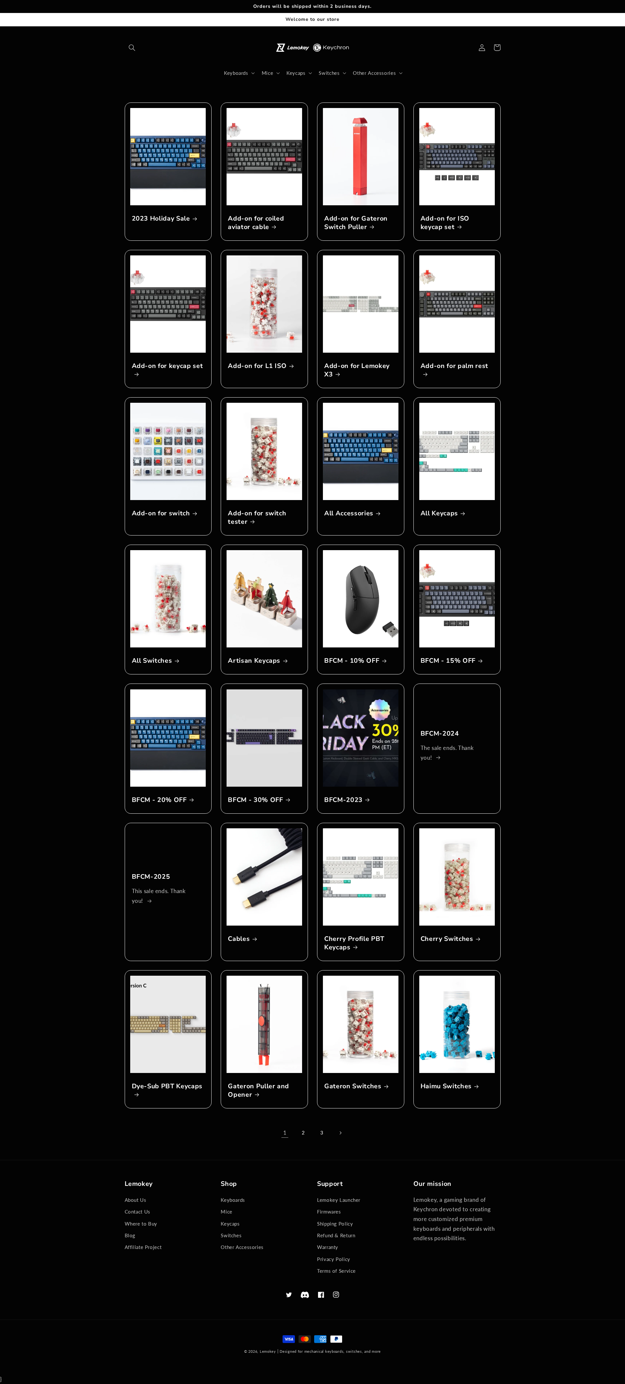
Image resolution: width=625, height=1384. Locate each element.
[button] (132, 47)
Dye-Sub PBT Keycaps (167, 1086)
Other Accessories (242, 1247)
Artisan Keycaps (254, 661)
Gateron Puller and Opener (258, 1090)
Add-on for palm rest (454, 366)
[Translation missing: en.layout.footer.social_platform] (305, 1295)
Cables (239, 939)
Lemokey (268, 1351)
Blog (130, 1235)
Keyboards (233, 1200)
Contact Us (137, 1211)
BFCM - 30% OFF (255, 800)
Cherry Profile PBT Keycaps (354, 943)
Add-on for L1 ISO (257, 366)
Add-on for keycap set (167, 366)
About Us (135, 1200)
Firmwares (329, 1211)
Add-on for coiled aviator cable (256, 222)
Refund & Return (336, 1235)
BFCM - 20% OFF (159, 800)
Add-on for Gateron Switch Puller (356, 222)
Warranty (327, 1247)
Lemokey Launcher (338, 1200)
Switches (231, 1235)
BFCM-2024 (440, 733)
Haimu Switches (446, 1086)
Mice (226, 1211)
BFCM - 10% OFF (351, 661)
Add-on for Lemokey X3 (357, 370)
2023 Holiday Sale (161, 218)
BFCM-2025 (151, 877)
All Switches (152, 661)
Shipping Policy (335, 1224)
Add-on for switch (161, 513)
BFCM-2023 (343, 800)
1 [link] (285, 1132)
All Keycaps (439, 513)
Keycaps (230, 1224)
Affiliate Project (143, 1247)
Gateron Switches (353, 1086)
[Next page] (340, 1132)
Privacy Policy (333, 1259)
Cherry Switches (447, 939)
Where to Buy (141, 1224)
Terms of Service (336, 1271)
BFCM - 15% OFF (448, 661)
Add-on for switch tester (257, 517)
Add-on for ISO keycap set (445, 222)
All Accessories (348, 513)
